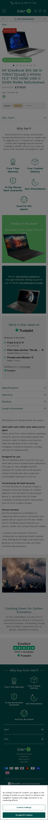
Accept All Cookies (24, 815)
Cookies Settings (24, 807)
